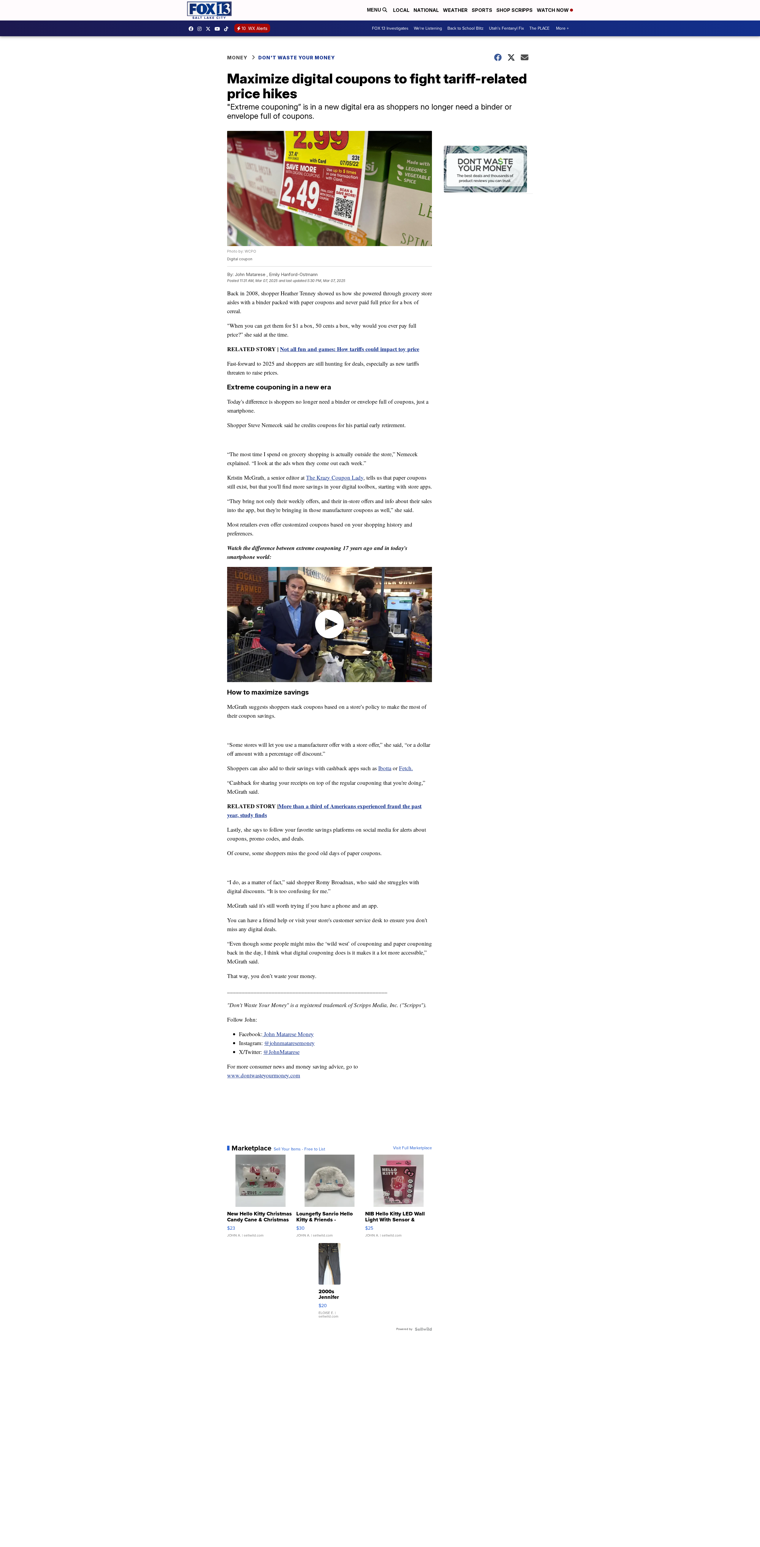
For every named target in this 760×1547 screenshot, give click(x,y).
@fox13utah (227, 28)
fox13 (209, 28)
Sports (482, 10)
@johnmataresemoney (289, 1043)
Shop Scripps (514, 10)
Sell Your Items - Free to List (299, 1149)
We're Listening (428, 28)
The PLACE (539, 28)
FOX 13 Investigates (390, 28)
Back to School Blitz (465, 28)
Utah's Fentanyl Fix (506, 28)
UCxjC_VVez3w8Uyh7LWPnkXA (219, 28)
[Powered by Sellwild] (423, 1329)
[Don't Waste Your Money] (488, 170)
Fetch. (406, 768)
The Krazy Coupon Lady (334, 477)
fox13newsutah (192, 28)
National (426, 10)
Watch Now (553, 10)
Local (401, 10)
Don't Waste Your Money (296, 58)
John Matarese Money (288, 1034)
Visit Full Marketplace (412, 1148)
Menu (374, 9)
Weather (455, 10)
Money (237, 58)
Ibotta (384, 768)
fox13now (201, 28)
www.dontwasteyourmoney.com (263, 1075)
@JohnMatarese (281, 1051)
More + (562, 28)
